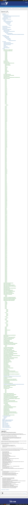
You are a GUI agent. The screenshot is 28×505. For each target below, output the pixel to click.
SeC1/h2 (6, 96)
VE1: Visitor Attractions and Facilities (8, 349)
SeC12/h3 (6, 223)
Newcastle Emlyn (7, 71)
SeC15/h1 (6, 249)
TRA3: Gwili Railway (6, 403)
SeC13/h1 (6, 224)
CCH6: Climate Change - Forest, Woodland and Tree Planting (10, 397)
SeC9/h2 (6, 209)
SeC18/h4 (6, 262)
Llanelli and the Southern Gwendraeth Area (8, 43)
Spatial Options (6, 32)
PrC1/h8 (6, 86)
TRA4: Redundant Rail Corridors (7, 405)
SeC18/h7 (6, 265)
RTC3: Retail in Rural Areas (7, 76)
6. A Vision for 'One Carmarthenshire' (6, 27)
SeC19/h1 (6, 267)
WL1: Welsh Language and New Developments (9, 338)
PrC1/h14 (6, 92)
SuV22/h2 (6, 170)
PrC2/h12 (6, 133)
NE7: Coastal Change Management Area (8, 383)
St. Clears (6, 72)
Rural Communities (8, 38)
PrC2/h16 (6, 137)
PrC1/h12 (6, 90)
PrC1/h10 (6, 88)
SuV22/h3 (6, 171)
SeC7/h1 (6, 162)
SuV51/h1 (6, 258)
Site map (17, 504)
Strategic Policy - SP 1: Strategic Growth (8, 49)
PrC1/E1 (6, 301)
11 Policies (3, 48)
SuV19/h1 (6, 119)
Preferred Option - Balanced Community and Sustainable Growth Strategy (15, 34)
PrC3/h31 (6, 206)
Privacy (23, 504)
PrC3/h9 (6, 182)
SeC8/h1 (6, 167)
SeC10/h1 (6, 210)
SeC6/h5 (6, 161)
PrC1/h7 (6, 85)
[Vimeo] (14, 501)
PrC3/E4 (6, 316)
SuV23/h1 (6, 172)
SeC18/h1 (6, 259)
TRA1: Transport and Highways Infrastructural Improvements (10, 401)
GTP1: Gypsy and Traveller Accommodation (8, 347)
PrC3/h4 (6, 177)
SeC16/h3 (6, 253)
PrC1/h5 (6, 83)
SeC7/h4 (6, 165)
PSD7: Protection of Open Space (7, 360)
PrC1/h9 (6, 87)
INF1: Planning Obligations (7, 340)
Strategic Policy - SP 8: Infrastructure (8, 339)
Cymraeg (26, 2)
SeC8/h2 (6, 168)
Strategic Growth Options (6, 30)
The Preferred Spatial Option (9, 33)
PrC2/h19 (6, 140)
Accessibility (20, 504)
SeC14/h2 (6, 228)
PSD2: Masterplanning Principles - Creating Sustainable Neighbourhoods (12, 355)
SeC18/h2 (6, 260)
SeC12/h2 (6, 222)
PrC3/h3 (6, 176)
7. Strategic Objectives (4, 28)
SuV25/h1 (6, 216)
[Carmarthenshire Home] (5, 3)
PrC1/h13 (6, 91)
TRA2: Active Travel (6, 402)
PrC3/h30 (6, 205)
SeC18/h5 (6, 263)
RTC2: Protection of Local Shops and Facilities (9, 75)
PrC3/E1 (6, 307)
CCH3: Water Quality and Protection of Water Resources (10, 394)
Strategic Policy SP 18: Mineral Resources (8, 407)
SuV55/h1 (6, 272)
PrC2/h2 (6, 123)
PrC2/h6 (6, 127)
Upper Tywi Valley (6, 46)
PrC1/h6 (6, 84)
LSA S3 (5, 391)
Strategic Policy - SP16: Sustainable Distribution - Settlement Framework (12, 398)
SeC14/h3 (6, 229)
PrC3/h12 (6, 185)
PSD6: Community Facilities (7, 359)
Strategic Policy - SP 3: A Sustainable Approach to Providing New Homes (12, 77)
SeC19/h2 (6, 268)
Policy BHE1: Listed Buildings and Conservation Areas (10, 385)
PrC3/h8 (6, 181)
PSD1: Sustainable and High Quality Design (8, 354)
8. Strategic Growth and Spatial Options (6, 29)
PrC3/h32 (6, 207)
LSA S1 (5, 389)
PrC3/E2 (6, 308)
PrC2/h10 (6, 131)
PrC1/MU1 (6, 51)
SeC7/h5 (6, 166)
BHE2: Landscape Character (7, 386)
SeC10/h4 (6, 213)
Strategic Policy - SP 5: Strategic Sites (8, 294)
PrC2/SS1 (6, 295)
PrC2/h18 (6, 139)
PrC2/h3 (6, 124)
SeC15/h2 (6, 250)
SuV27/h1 (6, 218)
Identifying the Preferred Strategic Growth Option (9, 31)
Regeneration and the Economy (12, 40)
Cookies (26, 504)
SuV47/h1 (6, 256)
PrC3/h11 (6, 184)
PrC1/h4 (6, 82)
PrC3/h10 (6, 183)
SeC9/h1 (6, 208)
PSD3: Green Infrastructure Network (8, 356)
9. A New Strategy (4, 35)
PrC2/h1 (6, 122)
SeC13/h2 (6, 225)
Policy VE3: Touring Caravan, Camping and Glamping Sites (10, 351)
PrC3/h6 (6, 179)
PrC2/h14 (6, 135)
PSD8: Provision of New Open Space (8, 361)
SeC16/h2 (6, 252)
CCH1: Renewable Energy (6, 388)
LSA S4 (5, 392)
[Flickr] (15, 501)
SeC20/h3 (6, 271)
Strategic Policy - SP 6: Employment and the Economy (10, 297)
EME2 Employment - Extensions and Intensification (9, 299)
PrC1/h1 (6, 79)
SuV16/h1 (6, 116)
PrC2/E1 (6, 305)
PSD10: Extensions (6, 363)
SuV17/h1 (6, 117)
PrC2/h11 (6, 132)
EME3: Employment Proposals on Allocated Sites (9, 300)
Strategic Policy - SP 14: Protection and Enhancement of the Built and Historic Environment (14, 384)
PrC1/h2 (6, 80)
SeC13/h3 (6, 226)
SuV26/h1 (6, 217)
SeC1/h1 (6, 95)
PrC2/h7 (6, 128)
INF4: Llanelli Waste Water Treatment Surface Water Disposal (10, 343)
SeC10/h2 (6, 211)
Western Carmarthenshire (6, 47)
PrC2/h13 (6, 134)
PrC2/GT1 (6, 345)
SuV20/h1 (6, 121)
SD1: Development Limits (6, 399)
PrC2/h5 (6, 126)
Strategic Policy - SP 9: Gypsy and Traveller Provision (9, 344)
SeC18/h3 (6, 261)
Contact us (10, 500)
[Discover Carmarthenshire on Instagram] (13, 501)
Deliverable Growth (7, 37)
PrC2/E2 (6, 306)
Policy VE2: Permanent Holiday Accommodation (9, 350)
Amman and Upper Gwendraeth (7, 44)
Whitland (6, 73)
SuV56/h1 (6, 274)
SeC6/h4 (6, 160)
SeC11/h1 (6, 214)
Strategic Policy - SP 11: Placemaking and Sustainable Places (10, 353)
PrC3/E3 (6, 312)
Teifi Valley (5, 45)
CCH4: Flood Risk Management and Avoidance (9, 395)
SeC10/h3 (6, 212)
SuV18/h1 (6, 118)
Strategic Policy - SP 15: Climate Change (8, 387)
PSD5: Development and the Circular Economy (9, 358)
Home (1, 8)
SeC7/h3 (6, 164)
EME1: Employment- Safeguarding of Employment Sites (10, 298)
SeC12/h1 (6, 221)
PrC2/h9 (6, 130)
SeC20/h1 (6, 269)
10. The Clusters (4, 41)
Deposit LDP (7, 8)
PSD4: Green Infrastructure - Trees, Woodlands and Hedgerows (11, 357)
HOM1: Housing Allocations (7, 78)
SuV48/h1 (6, 257)
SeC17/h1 (6, 254)
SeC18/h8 (6, 266)
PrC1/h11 (6, 89)
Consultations (4, 8)
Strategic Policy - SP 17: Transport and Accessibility (9, 400)
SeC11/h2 (6, 215)
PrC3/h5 (6, 178)
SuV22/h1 (6, 169)
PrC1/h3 (6, 81)
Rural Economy (9, 39)
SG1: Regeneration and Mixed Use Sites (8, 50)
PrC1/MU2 (6, 94)
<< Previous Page (3, 429)
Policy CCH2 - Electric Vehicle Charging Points (9, 393)
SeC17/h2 (6, 255)
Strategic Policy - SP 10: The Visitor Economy (9, 348)
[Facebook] (11, 501)
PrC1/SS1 (6, 296)
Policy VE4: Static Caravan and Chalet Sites (8, 352)
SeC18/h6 (6, 264)
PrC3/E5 (6, 318)
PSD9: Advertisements (6, 362)
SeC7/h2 (6, 163)
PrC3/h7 (6, 180)
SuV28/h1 (6, 219)
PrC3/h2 (6, 175)
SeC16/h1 (6, 251)
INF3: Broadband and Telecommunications (8, 342)
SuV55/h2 (6, 273)
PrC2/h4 (6, 125)
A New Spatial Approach (6, 36)
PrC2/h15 (6, 136)
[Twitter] (10, 501)
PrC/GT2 (6, 346)
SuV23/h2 (6, 173)
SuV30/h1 (6, 220)
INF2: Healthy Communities (7, 341)
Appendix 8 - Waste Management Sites (6, 427)
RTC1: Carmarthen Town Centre (7, 74)
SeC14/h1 (6, 227)
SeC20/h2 (6, 270)
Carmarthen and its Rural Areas (7, 42)
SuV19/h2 (6, 120)
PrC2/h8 (6, 129)
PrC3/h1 (6, 174)
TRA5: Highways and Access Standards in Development (10, 406)
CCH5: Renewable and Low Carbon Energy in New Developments (11, 396)
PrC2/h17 (6, 138)
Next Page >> (7, 429)
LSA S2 (5, 390)
